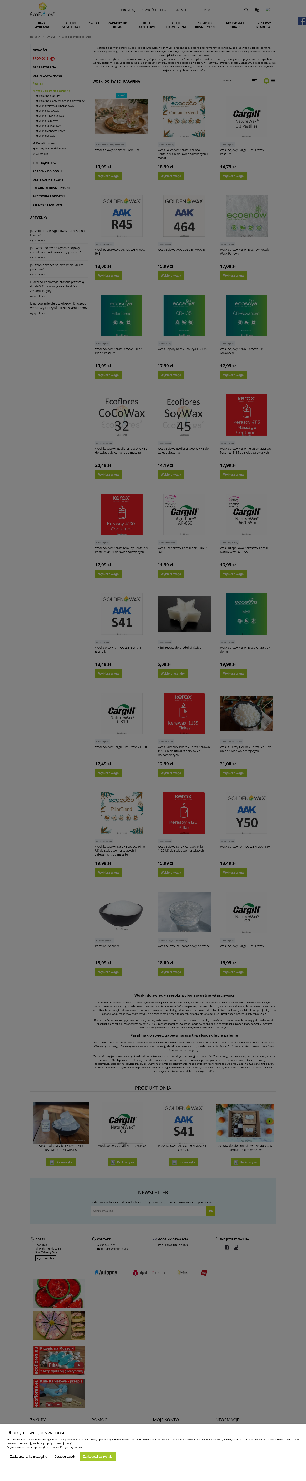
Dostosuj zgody (65, 1456)
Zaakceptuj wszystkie (97, 1456)
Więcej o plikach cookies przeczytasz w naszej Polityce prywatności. (45, 1447)
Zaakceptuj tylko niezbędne (28, 1456)
